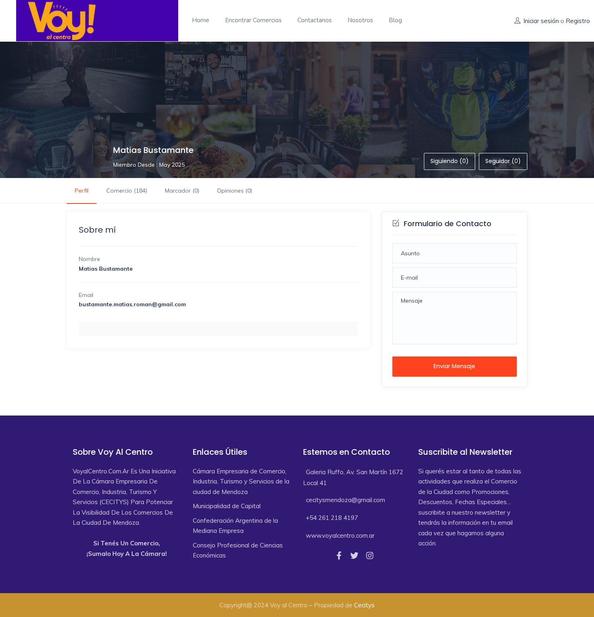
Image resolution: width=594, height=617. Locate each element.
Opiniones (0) (234, 190)
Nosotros (360, 20)
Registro (578, 21)
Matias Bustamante (153, 150)
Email (86, 295)
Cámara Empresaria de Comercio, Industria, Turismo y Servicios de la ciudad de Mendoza (241, 481)
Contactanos (314, 20)
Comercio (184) (126, 190)
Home (200, 20)
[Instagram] (370, 555)
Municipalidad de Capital (227, 506)
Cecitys (364, 605)
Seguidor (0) (503, 161)
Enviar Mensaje (454, 366)
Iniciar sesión (541, 21)
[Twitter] (354, 555)
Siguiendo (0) (449, 161)
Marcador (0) (182, 190)
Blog (395, 20)
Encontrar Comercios (253, 20)
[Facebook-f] (339, 555)
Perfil (81, 190)
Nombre (89, 259)
